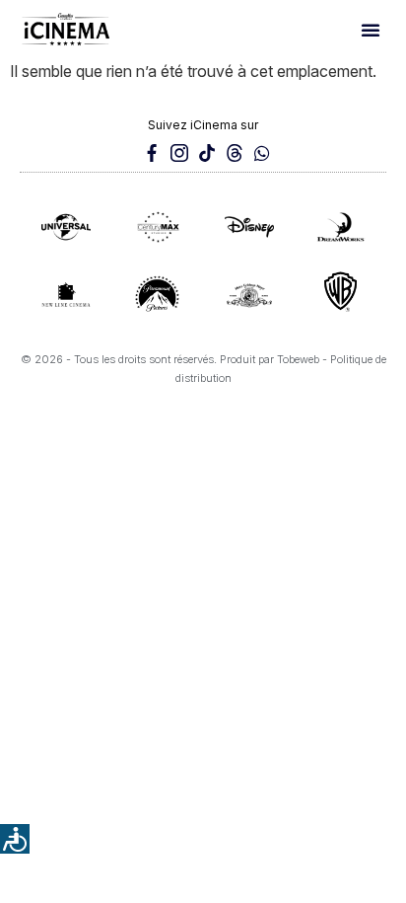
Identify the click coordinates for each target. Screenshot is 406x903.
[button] (370, 29)
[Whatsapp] (262, 153)
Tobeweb (298, 359)
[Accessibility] (15, 839)
